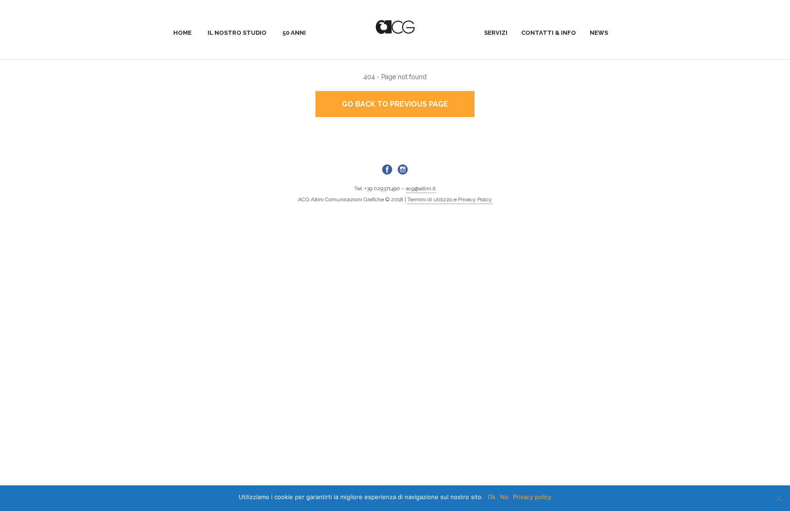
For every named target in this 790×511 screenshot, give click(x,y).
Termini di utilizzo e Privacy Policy (449, 199)
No (504, 496)
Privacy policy (532, 496)
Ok (492, 496)
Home (182, 32)
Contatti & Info (548, 32)
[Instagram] (403, 169)
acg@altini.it (421, 188)
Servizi (495, 32)
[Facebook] (387, 169)
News (599, 32)
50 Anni (294, 32)
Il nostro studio (237, 32)
